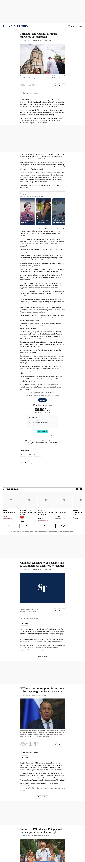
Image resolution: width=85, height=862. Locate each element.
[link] (15, 26)
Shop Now (11, 526)
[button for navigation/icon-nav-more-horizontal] (63, 85)
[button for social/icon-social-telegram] (55, 85)
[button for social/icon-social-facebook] (59, 85)
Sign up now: (23, 40)
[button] (71, 26)
